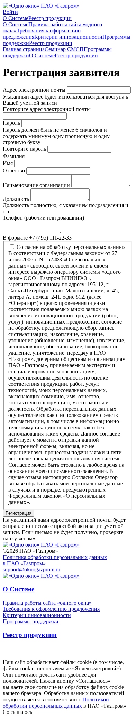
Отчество (14, 171)
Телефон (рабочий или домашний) (43, 218)
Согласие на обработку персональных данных (71, 247)
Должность (16, 199)
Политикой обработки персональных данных (56, 703)
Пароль (11, 123)
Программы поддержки (30, 621)
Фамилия (14, 156)
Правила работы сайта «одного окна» (47, 603)
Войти (10, 12)
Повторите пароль (24, 149)
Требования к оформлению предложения (51, 609)
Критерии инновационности (68, 37)
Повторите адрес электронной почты (47, 109)
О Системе (15, 18)
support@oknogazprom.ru (31, 569)
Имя (8, 163)
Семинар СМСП (64, 49)
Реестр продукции (50, 18)
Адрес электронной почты (34, 90)
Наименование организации (36, 185)
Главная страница (24, 49)
